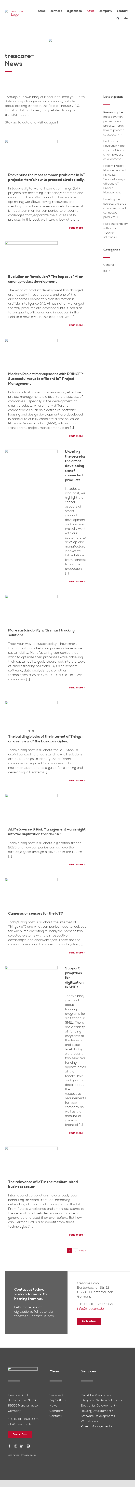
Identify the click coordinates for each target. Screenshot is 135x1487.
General (108, 265)
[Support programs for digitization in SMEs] (31, 982)
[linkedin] (21, 1446)
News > (54, 1405)
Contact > (56, 1416)
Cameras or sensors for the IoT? (35, 913)
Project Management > (96, 1426)
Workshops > (89, 1421)
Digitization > (58, 1400)
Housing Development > (97, 1411)
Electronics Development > (99, 1405)
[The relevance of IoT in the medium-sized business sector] (31, 1163)
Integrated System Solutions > (101, 1400)
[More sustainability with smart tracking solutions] (31, 611)
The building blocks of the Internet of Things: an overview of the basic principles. (45, 739)
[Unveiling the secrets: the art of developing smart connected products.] (31, 466)
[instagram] (15, 1446)
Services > (56, 1395)
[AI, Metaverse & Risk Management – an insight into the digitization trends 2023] (31, 810)
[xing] (28, 1446)
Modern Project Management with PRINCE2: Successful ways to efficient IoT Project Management (46, 379)
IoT (105, 271)
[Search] (118, 18)
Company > (57, 1411)
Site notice (13, 1455)
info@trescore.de (90, 1309)
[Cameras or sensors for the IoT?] (31, 894)
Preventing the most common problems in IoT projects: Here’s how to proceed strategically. (46, 177)
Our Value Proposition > (96, 1395)
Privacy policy (28, 1455)
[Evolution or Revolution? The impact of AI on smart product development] (31, 258)
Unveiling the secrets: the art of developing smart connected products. (75, 466)
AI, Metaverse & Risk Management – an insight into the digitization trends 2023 (47, 831)
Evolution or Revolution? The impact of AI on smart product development (45, 279)
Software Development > (98, 1416)
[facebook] (9, 1446)
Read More (76, 228)
